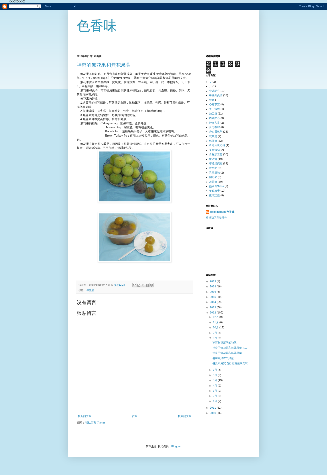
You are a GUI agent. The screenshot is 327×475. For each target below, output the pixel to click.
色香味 (97, 25)
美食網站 (214, 150)
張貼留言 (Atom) (95, 422)
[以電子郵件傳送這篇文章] (134, 285)
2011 (213, 407)
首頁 (134, 416)
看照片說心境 (217, 145)
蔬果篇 (213, 181)
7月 (215, 369)
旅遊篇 (213, 159)
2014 (213, 302)
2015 (213, 297)
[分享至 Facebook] (147, 285)
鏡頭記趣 (214, 195)
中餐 (211, 100)
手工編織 (214, 109)
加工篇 (213, 113)
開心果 (213, 177)
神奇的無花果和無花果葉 (104, 65)
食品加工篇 (215, 154)
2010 (213, 413)
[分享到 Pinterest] (151, 285)
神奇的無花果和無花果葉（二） (231, 347)
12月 (216, 317)
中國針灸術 (215, 95)
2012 (213, 312)
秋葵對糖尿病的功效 (224, 342)
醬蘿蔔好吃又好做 (223, 358)
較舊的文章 (184, 416)
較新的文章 (84, 416)
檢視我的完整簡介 (216, 217)
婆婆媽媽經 (215, 163)
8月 (215, 338)
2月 (215, 395)
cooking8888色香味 (222, 211)
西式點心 (214, 118)
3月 (215, 390)
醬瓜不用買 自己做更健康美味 (230, 363)
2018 (213, 286)
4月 (215, 385)
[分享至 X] (143, 285)
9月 (215, 332)
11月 (216, 322)
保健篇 (90, 290)
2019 (213, 281)
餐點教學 (214, 190)
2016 (213, 291)
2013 (213, 307)
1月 (215, 401)
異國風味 (214, 172)
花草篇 (213, 136)
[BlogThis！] (139, 285)
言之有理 (214, 127)
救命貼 (213, 168)
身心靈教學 (215, 131)
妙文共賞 (214, 122)
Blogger (176, 446)
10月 (216, 327)
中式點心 (214, 90)
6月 (215, 375)
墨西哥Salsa (216, 186)
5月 (215, 380)
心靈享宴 (214, 104)
